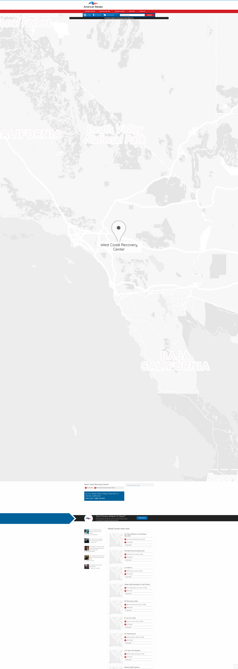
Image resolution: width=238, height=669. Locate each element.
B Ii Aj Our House (130, 618)
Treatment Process (90, 11)
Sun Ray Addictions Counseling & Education (135, 535)
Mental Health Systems (132, 667)
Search (149, 15)
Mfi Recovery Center (131, 601)
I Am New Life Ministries (132, 650)
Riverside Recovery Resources (134, 551)
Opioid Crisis (93, 542)
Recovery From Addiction (92, 534)
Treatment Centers (120, 11)
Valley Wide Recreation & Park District (137, 584)
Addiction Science (90, 560)
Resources (132, 11)
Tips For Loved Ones (105, 11)
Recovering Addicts (90, 551)
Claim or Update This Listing (133, 485)
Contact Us (142, 11)
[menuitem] (90, 11)
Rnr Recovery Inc (130, 634)
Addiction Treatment (95, 568)
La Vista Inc (128, 568)
